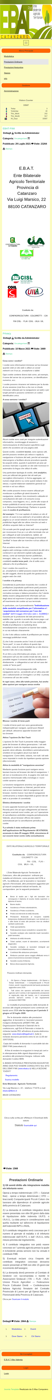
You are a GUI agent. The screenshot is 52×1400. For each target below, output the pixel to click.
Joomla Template (11, 1389)
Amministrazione (11, 91)
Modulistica (9, 56)
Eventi (33, 1329)
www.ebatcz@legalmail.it (23, 1034)
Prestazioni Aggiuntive (13, 67)
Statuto (7, 73)
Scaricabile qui (30, 1125)
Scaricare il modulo (20, 1299)
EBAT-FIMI (9, 128)
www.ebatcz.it (25, 1068)
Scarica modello (11, 1079)
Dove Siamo (17, 1336)
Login (6, 1373)
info (5, 78)
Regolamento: (11, 1075)
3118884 (42, 614)
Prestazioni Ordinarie (13, 62)
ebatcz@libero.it (10, 1091)
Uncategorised (20, 138)
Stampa (8, 149)
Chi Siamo (35, 1336)
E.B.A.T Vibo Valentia (13, 1360)
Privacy (7, 333)
